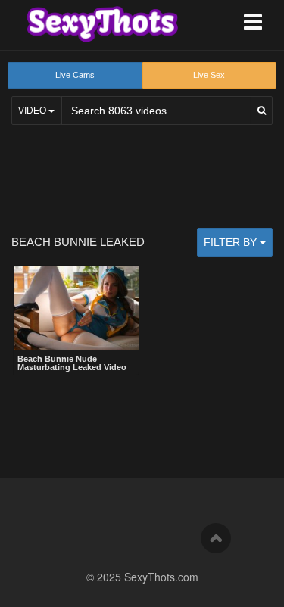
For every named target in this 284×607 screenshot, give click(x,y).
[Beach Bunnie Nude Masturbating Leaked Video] (76, 308)
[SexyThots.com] (102, 24)
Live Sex (209, 74)
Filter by (232, 242)
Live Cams (75, 74)
